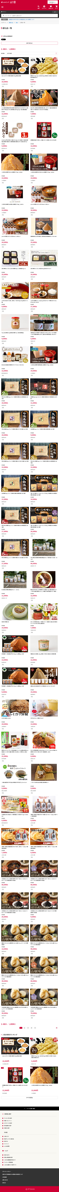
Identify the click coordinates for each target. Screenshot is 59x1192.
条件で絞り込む (29, 43)
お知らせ (4, 1182)
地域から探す (7, 1128)
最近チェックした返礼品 (9, 1139)
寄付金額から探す (7, 1125)
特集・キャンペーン (8, 1120)
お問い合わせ (5, 1180)
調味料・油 (11, 22)
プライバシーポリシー (6, 1171)
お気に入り (51, 8)
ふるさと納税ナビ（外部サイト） (10, 1164)
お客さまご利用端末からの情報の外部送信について (12, 1174)
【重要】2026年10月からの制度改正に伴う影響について (21, 19)
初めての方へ (7, 1155)
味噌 (17, 22)
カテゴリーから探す (8, 1123)
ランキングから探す (8, 1118)
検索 (38, 8)
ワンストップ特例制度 (8, 1162)
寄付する (6, 1141)
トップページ (3, 22)
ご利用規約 (4, 1177)
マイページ (44, 8)
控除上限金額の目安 (8, 1157)
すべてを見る (29, 1097)
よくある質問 (6, 1146)
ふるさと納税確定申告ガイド (10, 1160)
